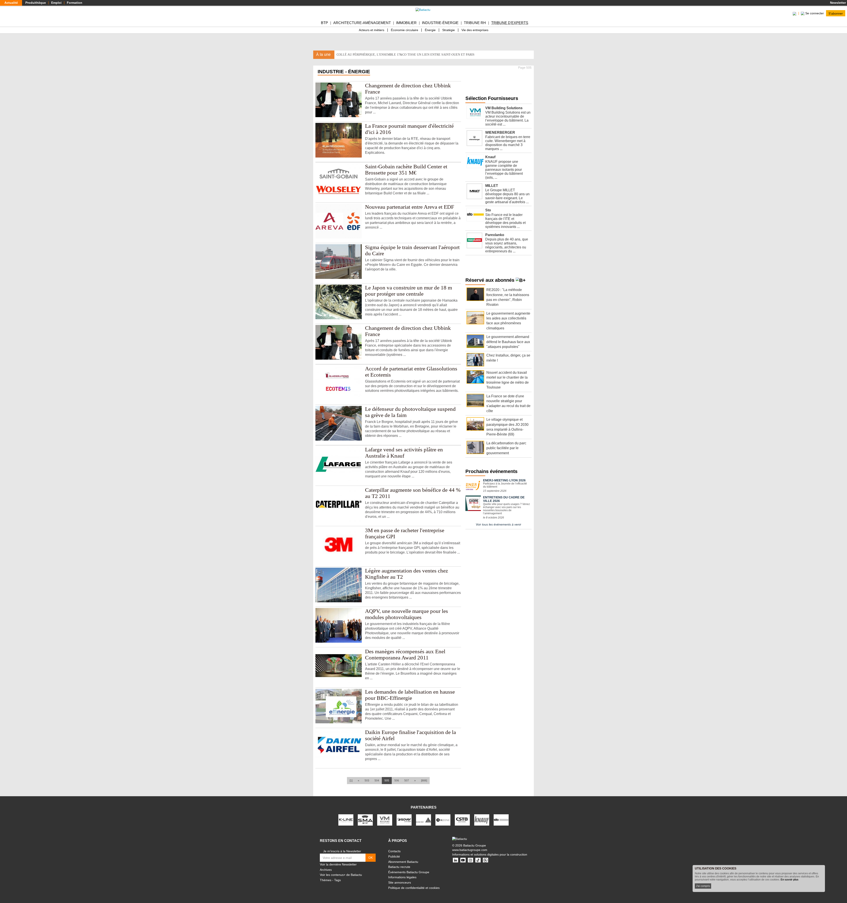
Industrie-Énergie (440, 23)
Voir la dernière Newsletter (338, 864)
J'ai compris (703, 886)
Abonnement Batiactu (403, 862)
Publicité (394, 856)
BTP (324, 23)
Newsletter (837, 2)
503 (367, 780)
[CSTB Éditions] (462, 820)
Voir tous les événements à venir (498, 524)
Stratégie (448, 30)
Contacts (394, 851)
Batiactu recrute (399, 867)
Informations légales (402, 877)
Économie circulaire (404, 30)
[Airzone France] (442, 820)
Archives (326, 869)
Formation (74, 2)
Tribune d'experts (509, 23)
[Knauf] (481, 820)
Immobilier (406, 23)
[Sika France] (423, 820)
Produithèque (35, 2)
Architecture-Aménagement (362, 23)
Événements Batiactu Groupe (408, 872)
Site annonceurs (399, 882)
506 (396, 780)
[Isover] (404, 820)
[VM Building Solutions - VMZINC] (384, 820)
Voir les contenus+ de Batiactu (341, 875)
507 (406, 780)
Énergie (430, 30)
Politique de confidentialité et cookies (414, 888)
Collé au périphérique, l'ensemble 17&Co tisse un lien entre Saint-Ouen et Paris (405, 54)
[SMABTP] (365, 820)
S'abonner (835, 13)
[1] (351, 780)
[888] (424, 780)
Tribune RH (475, 23)
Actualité (11, 2)
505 (388, 780)
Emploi (56, 2)
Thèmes (325, 880)
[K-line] (345, 820)
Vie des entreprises (474, 30)
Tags (337, 880)
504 (377, 780)
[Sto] (501, 820)
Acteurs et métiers (371, 30)
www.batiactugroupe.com (469, 850)
